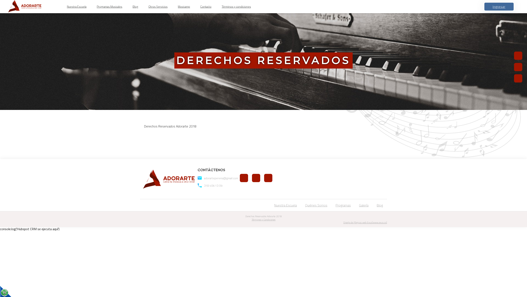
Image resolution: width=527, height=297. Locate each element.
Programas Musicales (109, 6)
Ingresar (499, 7)
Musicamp (184, 6)
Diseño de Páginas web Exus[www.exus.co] (365, 222)
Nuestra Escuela (76, 6)
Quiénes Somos (316, 205)
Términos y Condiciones (263, 219)
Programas (343, 205)
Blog (135, 6)
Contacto (205, 6)
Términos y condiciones (236, 6)
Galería (363, 205)
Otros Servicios (158, 6)
